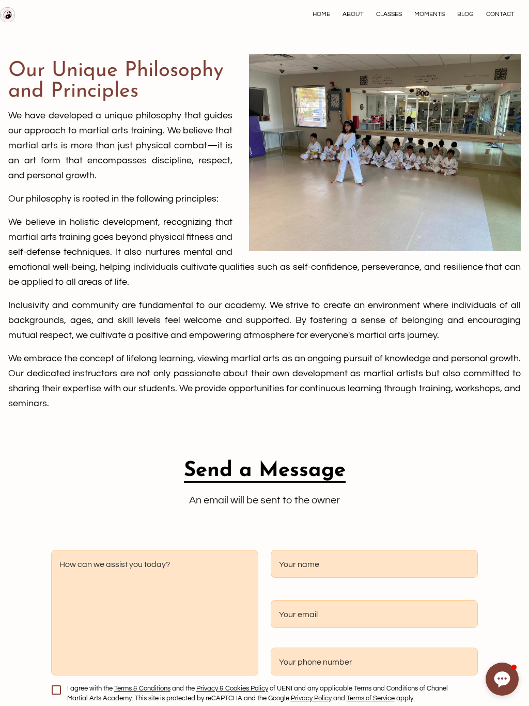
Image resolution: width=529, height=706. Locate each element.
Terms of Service (371, 698)
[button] (502, 679)
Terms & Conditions (142, 688)
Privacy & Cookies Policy (232, 688)
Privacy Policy (311, 698)
